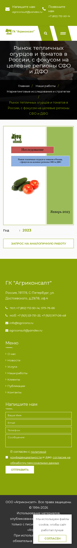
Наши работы (17, 373)
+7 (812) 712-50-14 (28, 308)
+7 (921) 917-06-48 (54, 315)
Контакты (14, 392)
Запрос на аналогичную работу (38, 243)
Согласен (52, 538)
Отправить (20, 469)
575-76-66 (48, 308)
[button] (63, 33)
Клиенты (13, 379)
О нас (11, 354)
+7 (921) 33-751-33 (28, 315)
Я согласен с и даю (40, 457)
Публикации (16, 386)
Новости (13, 360)
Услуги (12, 366)
